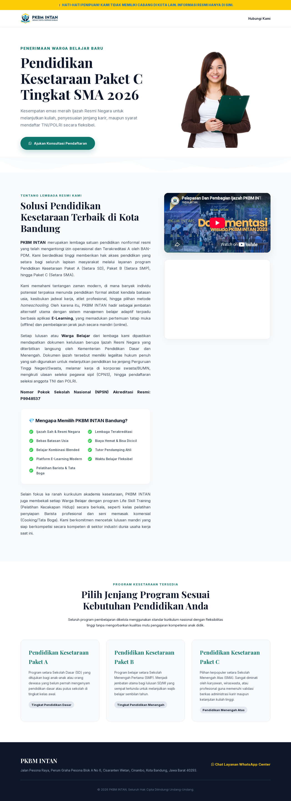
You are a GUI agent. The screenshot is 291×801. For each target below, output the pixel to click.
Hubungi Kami (259, 18)
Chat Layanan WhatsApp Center (242, 764)
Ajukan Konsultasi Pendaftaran (60, 143)
